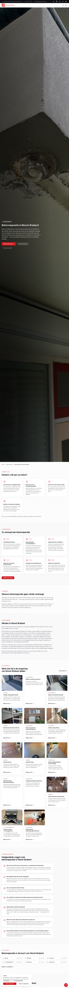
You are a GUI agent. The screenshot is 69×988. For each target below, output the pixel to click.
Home (3, 464)
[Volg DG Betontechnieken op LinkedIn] (56, 1)
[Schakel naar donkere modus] (63, 5)
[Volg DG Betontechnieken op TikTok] (62, 1)
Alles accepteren (10, 983)
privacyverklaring (19, 980)
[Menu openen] (65, 5)
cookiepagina (6, 980)
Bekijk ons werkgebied (7, 966)
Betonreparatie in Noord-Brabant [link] (21, 464)
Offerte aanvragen (8, 243)
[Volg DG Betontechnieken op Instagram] (59, 1)
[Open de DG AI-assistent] (66, 985)
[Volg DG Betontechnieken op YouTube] (65, 1)
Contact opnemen (22, 243)
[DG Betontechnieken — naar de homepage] (8, 5)
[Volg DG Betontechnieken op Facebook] (53, 1)
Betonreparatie (9, 464)
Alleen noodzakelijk (23, 983)
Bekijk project (7, 704)
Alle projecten (62, 670)
